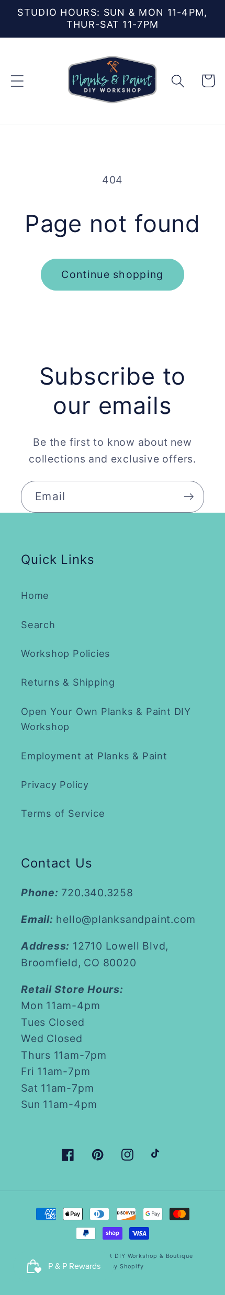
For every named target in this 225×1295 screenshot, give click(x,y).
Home (35, 595)
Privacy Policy (55, 784)
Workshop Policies (65, 653)
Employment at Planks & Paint (94, 755)
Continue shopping (112, 274)
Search (38, 624)
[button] (17, 81)
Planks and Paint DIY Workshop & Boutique (126, 1256)
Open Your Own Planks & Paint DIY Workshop (106, 719)
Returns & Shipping (68, 682)
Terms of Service (63, 813)
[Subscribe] (189, 497)
